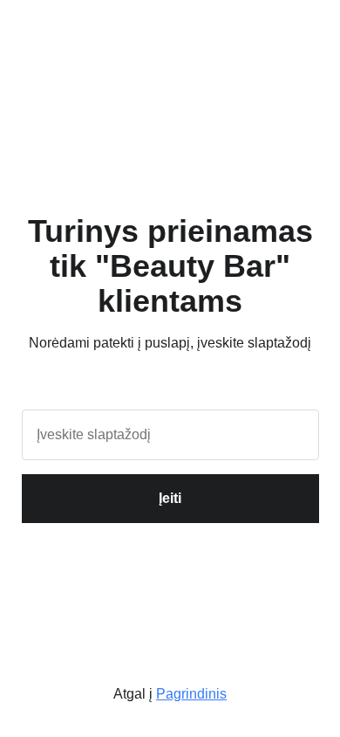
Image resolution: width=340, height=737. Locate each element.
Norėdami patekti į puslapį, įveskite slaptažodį (170, 342)
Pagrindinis (191, 693)
